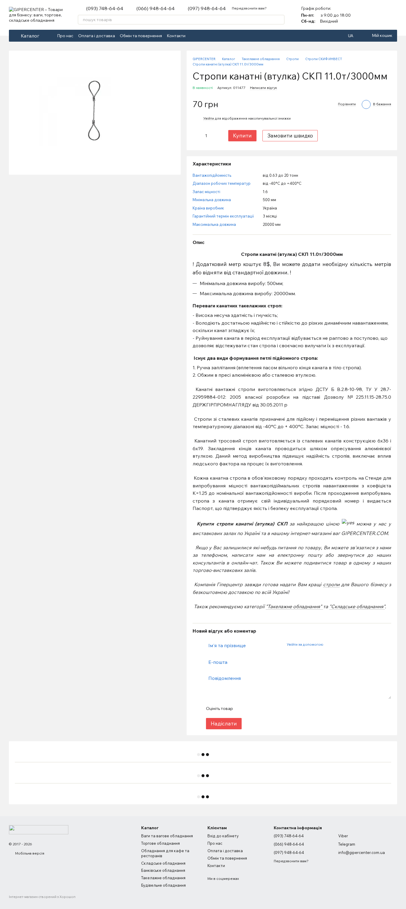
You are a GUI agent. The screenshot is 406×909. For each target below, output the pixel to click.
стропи (331, 584)
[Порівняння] (377, 15)
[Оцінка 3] (261, 708)
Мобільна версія (29, 853)
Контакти (176, 35)
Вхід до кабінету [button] (223, 835)
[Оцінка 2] (252, 708)
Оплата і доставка (96, 35)
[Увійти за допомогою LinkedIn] (348, 644)
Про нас (65, 35)
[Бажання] (392, 15)
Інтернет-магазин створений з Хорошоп (42, 897)
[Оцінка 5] (280, 708)
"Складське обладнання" (357, 606)
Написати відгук (263, 87)
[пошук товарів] (279, 19)
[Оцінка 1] (242, 708)
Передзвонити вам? (249, 8)
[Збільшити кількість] (215, 135)
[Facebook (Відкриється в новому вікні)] (193, 35)
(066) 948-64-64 (155, 8)
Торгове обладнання (160, 843)
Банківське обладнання (163, 870)
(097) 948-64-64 (207, 8)
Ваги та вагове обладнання (167, 835)
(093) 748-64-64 (104, 8)
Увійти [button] (208, 118)
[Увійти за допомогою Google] (339, 644)
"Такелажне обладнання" (294, 606)
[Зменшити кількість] (197, 135)
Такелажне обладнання (163, 877)
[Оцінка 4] (271, 708)
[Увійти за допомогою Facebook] (329, 644)
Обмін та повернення (141, 35)
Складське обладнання (163, 863)
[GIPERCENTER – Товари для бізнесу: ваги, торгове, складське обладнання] (38, 829)
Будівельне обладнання (163, 885)
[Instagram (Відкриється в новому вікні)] (201, 35)
